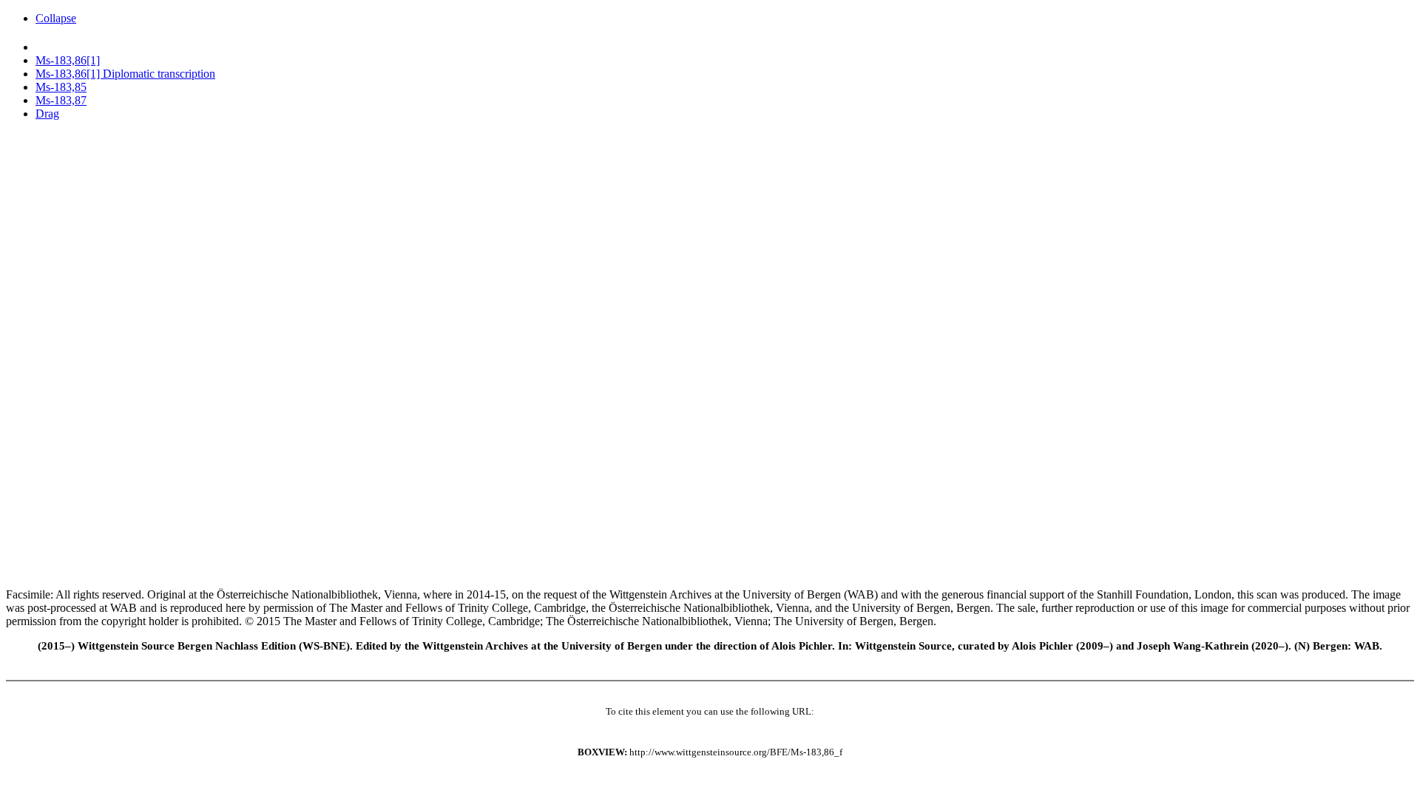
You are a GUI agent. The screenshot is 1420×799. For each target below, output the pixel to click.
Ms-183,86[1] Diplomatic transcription (125, 73)
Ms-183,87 (61, 100)
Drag (47, 113)
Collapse (56, 18)
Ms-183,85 (61, 87)
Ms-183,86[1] (68, 60)
